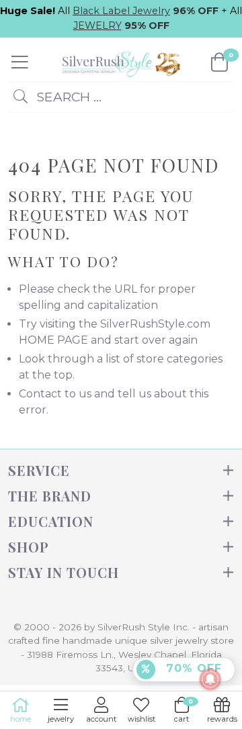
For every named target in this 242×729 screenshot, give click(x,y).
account (101, 719)
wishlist (141, 719)
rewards (222, 719)
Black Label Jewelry (121, 11)
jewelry (61, 719)
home (20, 719)
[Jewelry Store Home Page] (119, 62)
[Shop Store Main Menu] (19, 62)
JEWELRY (97, 25)
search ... (67, 97)
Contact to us (55, 393)
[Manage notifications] (210, 679)
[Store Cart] (219, 62)
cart (183, 710)
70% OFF (192, 668)
